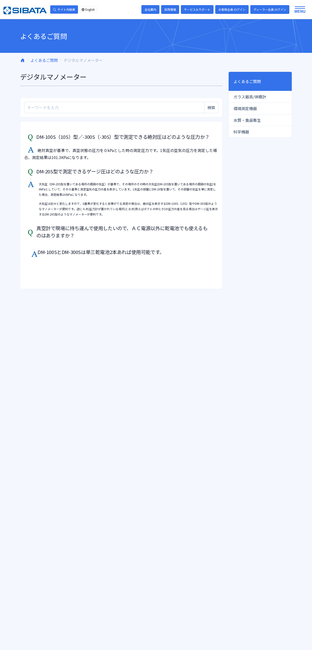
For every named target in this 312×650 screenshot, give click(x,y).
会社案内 (150, 9)
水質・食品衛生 (247, 120)
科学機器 (241, 132)
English (90, 9)
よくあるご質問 (44, 60)
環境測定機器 (245, 108)
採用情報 (170, 9)
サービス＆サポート (197, 9)
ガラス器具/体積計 (250, 97)
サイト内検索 (66, 9)
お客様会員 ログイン (231, 9)
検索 (211, 107)
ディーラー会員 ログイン (270, 9)
